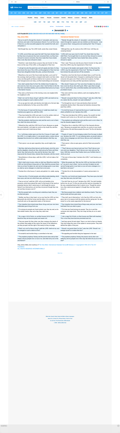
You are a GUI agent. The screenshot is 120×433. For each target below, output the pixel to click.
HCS (40, 33)
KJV (44, 33)
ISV (47, 33)
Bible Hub (60, 253)
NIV (56, 33)
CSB (34, 33)
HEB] (62, 33)
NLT (59, 33)
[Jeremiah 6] (118, 199)
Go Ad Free (4, 425)
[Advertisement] (60, 289)
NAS (50, 33)
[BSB (30, 33)
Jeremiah (17, 26)
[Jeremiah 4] (2, 199)
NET (53, 33)
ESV (37, 33)
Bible (13, 26)
